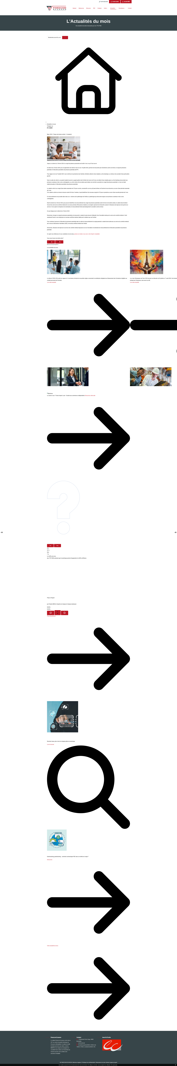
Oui (50, 545)
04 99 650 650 (104, 1)
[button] (114, 1)
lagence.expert (113, 1062)
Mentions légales (77, 1062)
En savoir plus (114, 1064)
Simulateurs (121, 8)
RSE (94, 8)
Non (57, 545)
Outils (105, 8)
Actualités (112, 8)
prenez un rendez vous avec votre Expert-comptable (87, 234)
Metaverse (81, 8)
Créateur (99, 8)
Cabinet (74, 8)
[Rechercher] (65, 37)
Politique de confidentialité (88, 1062)
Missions (88, 8)
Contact (130, 8)
